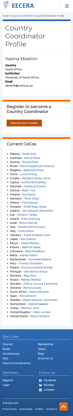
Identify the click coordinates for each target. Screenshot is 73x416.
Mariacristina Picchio (31, 227)
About (42, 349)
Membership (45, 344)
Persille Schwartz (35, 186)
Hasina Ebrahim (39, 291)
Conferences (11, 353)
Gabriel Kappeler (38, 304)
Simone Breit (30, 162)
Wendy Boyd (32, 158)
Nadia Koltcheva (33, 170)
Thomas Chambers (30, 263)
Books (6, 349)
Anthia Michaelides (34, 182)
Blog (41, 353)
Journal (7, 344)
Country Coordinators (22, 16)
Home (6, 16)
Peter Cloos (31, 198)
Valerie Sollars (28, 255)
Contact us (51, 409)
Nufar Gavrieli (28, 222)
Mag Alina (30, 275)
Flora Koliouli (30, 202)
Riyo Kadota (28, 239)
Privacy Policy (10, 409)
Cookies (39, 409)
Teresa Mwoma (30, 243)
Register (8, 380)
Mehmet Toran (30, 308)
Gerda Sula (29, 154)
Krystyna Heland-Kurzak (37, 267)
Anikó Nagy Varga (35, 206)
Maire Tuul (28, 190)
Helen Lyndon (42, 312)
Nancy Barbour (40, 316)
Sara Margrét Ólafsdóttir (37, 210)
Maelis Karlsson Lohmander (40, 300)
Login (6, 385)
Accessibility (25, 409)
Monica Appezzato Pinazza (37, 166)
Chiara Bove (26, 231)
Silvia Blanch (28, 296)
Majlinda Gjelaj (31, 247)
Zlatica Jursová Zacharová (40, 283)
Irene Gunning (31, 218)
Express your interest (24, 123)
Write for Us (45, 358)
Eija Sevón (28, 194)
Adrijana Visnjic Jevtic (36, 178)
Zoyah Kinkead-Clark (37, 235)
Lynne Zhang (28, 174)
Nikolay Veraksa (31, 279)
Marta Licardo (32, 287)
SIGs (5, 358)
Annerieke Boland (40, 259)
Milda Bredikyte (35, 251)
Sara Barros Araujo (36, 271)
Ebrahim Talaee (27, 214)
